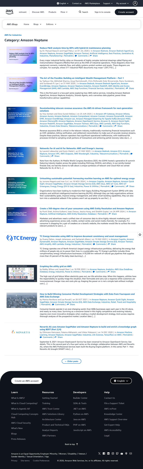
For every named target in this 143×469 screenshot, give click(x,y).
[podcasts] (126, 453)
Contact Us (109, 398)
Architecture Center (51, 419)
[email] (131, 453)
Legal (106, 435)
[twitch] (117, 453)
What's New (17, 428)
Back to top (70, 444)
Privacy (14, 460)
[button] (38, 12)
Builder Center (80, 398)
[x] (99, 453)
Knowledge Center (113, 414)
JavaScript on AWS (82, 430)
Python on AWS (81, 414)
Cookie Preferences (41, 460)
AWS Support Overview (115, 419)
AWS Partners (49, 435)
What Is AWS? (18, 398)
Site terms (25, 460)
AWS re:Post (110, 408)
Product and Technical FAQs (55, 424)
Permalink (68, 55)
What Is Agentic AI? (20, 408)
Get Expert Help (112, 424)
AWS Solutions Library (53, 414)
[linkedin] (108, 453)
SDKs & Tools (79, 403)
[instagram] (113, 453)
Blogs (14, 433)
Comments (82, 55)
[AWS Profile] (135, 3)
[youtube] (122, 453)
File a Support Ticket (114, 403)
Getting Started (49, 398)
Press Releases (18, 439)
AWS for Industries (13, 35)
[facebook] (104, 453)
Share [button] (95, 55)
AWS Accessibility (112, 430)
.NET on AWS (79, 408)
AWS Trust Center (50, 408)
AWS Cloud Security (21, 422)
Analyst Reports (50, 430)
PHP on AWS (79, 424)
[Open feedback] (139, 234)
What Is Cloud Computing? (24, 403)
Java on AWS (79, 419)
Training (46, 403)
